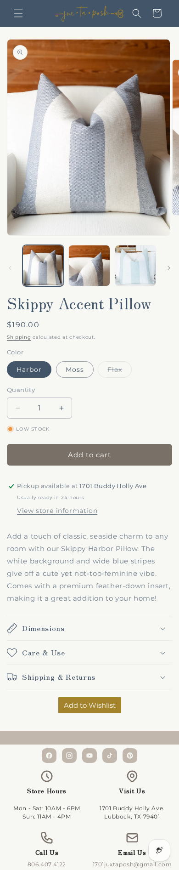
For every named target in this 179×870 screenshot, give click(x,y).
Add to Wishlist (90, 705)
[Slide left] (10, 268)
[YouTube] (89, 755)
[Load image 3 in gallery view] (135, 265)
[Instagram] (69, 755)
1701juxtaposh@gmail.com (132, 864)
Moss (75, 369)
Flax (119, 371)
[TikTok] (109, 755)
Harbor (29, 369)
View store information (57, 510)
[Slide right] (169, 268)
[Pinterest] (130, 755)
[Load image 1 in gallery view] (43, 265)
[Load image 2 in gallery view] (89, 265)
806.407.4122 (47, 864)
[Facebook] (49, 755)
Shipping (19, 337)
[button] (18, 13)
